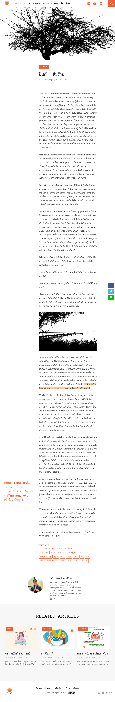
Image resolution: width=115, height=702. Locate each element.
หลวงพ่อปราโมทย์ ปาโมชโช (48, 561)
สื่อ (62, 3)
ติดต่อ (68, 688)
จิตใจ (80, 552)
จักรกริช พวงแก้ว (82, 658)
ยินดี (62, 557)
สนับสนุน (76, 688)
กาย (47, 552)
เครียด (69, 561)
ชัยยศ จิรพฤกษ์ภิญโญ (47, 79)
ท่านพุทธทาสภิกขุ (45, 557)
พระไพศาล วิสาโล (46, 658)
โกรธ (75, 561)
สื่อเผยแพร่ (48, 688)
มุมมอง (54, 3)
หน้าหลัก (18, 3)
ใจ (86, 561)
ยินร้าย (69, 557)
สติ (82, 557)
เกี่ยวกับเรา (69, 3)
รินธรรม (26, 3)
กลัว (41, 552)
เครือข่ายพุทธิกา (10, 658)
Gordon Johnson (56, 548)
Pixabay (69, 548)
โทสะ (81, 561)
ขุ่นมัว (53, 552)
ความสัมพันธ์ (62, 552)
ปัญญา (56, 557)
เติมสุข (9, 629)
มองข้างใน (44, 67)
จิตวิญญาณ (72, 552)
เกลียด (62, 561)
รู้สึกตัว (76, 557)
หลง (87, 557)
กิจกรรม (46, 3)
